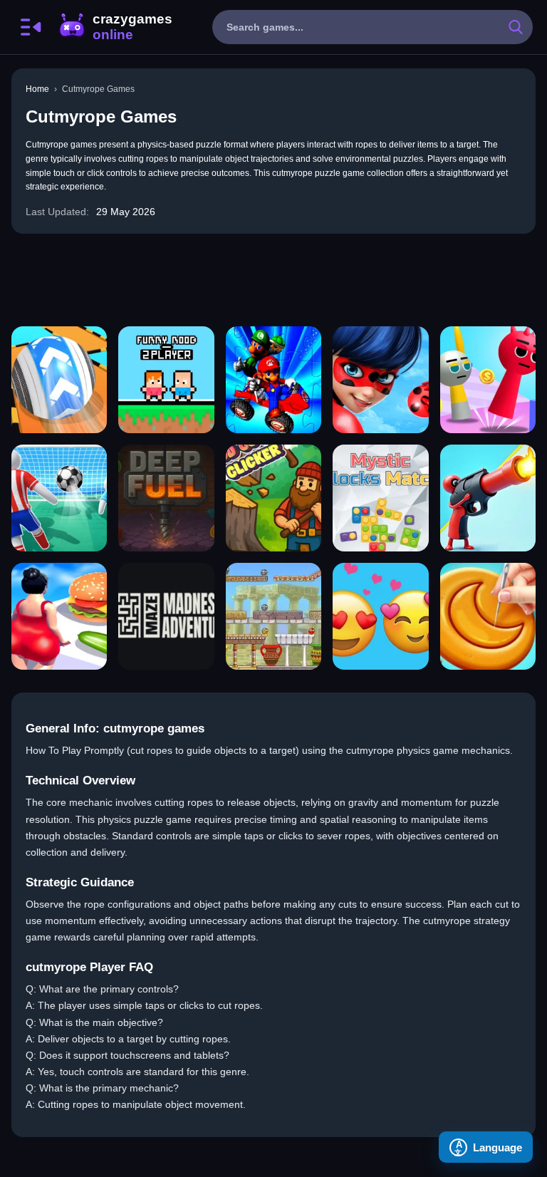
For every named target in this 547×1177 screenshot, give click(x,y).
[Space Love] (380, 616)
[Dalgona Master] (488, 616)
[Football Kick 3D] (59, 498)
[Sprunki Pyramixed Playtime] (488, 379)
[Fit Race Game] (59, 616)
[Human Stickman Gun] (488, 498)
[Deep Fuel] (166, 498)
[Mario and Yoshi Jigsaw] (273, 379)
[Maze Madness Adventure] (166, 616)
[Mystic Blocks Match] (380, 498)
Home (37, 89)
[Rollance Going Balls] (59, 379)
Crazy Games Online (114, 27)
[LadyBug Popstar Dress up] (380, 379)
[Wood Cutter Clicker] (273, 498)
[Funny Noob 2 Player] (166, 379)
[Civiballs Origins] (273, 616)
